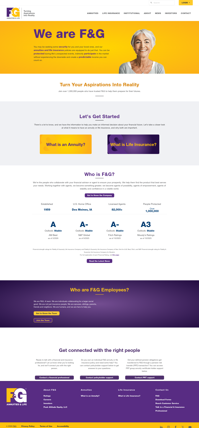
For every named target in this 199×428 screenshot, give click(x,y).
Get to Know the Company (99, 195)
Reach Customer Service (167, 403)
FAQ (157, 396)
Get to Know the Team (46, 313)
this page (115, 255)
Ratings (47, 396)
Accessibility (63, 426)
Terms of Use (46, 426)
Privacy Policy (28, 426)
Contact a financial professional (54, 377)
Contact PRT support (144, 377)
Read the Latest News (99, 261)
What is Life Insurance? (129, 396)
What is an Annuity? (90, 396)
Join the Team (43, 320)
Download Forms (163, 399)
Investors (48, 403)
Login (185, 2)
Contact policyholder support (99, 377)
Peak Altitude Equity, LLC (55, 407)
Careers (47, 399)
